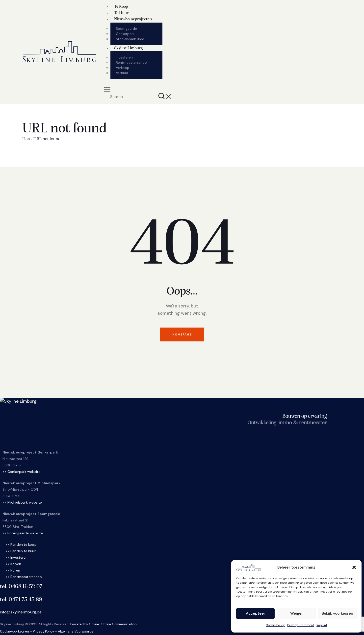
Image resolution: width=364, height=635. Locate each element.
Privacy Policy (43, 631)
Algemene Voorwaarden (77, 631)
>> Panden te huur (20, 551)
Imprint (321, 625)
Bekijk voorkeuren (337, 613)
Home (27, 139)
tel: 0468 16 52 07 (21, 587)
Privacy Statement (300, 625)
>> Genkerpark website (21, 471)
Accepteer (255, 613)
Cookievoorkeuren (14, 631)
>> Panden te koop (21, 544)
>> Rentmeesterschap (23, 577)
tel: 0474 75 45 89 (21, 600)
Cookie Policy (275, 625)
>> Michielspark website (22, 502)
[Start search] (161, 96)
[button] (354, 567)
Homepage (182, 334)
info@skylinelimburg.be (21, 612)
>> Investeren (16, 557)
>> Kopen (13, 564)
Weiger (296, 613)
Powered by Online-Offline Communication (103, 624)
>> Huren (12, 570)
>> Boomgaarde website (22, 533)
